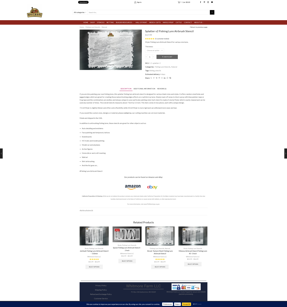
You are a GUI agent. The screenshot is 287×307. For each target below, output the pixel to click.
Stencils (100, 22)
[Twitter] (151, 78)
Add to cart (168, 57)
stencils (158, 70)
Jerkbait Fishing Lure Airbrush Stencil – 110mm (94, 252)
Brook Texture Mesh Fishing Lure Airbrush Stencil (160, 252)
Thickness (149, 46)
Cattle (179, 22)
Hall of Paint (141, 22)
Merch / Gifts (155, 22)
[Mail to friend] (162, 78)
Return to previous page (198, 27)
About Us (198, 22)
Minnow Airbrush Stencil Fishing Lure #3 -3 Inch (193, 252)
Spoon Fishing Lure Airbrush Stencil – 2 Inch (127, 249)
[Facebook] (200, 2)
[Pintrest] (204, 2)
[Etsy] (208, 2)
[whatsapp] (167, 78)
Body (86, 248)
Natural (104, 27)
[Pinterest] (159, 78)
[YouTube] (212, 2)
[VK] (156, 78)
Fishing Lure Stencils (93, 27)
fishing (152, 70)
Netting (110, 22)
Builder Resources (124, 22)
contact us (128, 113)
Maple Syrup (168, 22)
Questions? (83, 2)
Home (85, 22)
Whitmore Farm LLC (94, 257)
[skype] (170, 78)
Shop (92, 22)
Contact (188, 22)
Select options (94, 267)
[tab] (126, 88)
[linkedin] (164, 78)
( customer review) (162, 39)
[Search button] (212, 12)
